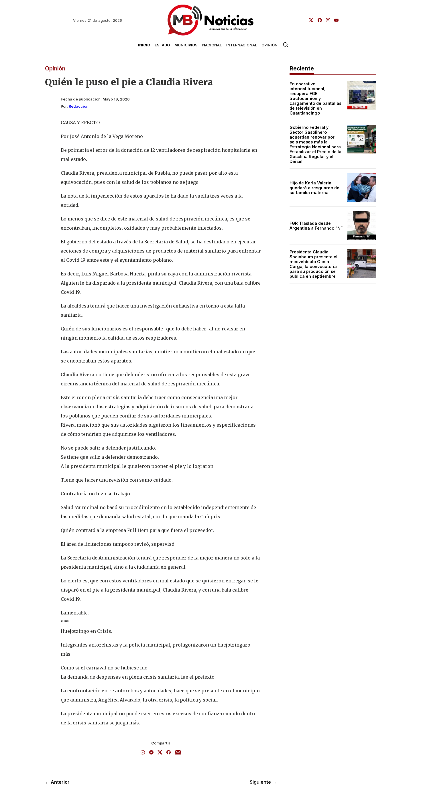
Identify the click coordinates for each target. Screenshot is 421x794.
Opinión (269, 45)
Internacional (241, 45)
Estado (162, 45)
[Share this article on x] (160, 753)
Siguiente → (263, 782)
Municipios (186, 45)
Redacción (78, 106)
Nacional (212, 45)
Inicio (144, 45)
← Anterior (57, 782)
